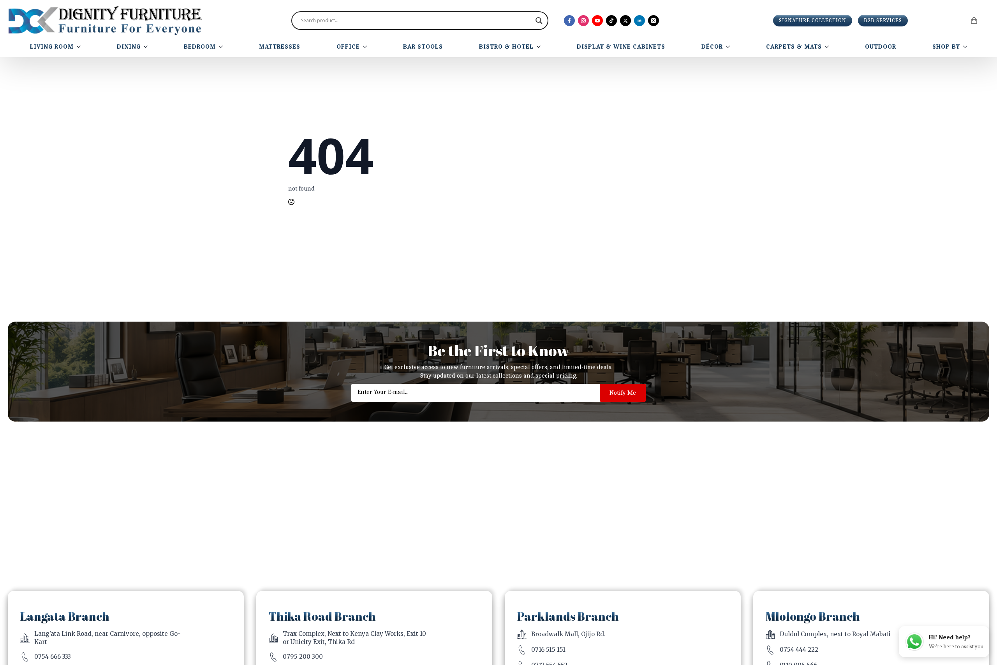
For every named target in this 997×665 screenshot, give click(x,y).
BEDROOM (200, 46)
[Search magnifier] (539, 20)
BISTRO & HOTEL (506, 46)
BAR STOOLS (423, 46)
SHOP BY (946, 46)
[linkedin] (639, 20)
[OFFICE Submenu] (366, 46)
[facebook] (569, 20)
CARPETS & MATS (794, 46)
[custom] (611, 20)
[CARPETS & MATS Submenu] (828, 46)
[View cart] (974, 20)
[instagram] (583, 20)
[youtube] (597, 20)
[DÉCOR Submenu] (729, 46)
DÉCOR (712, 46)
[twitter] (625, 20)
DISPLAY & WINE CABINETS (621, 46)
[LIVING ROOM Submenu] (80, 46)
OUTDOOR (880, 46)
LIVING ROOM (52, 46)
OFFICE (348, 46)
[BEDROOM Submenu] (222, 46)
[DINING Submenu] (147, 46)
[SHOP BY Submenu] (966, 46)
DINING (129, 46)
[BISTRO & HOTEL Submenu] (540, 46)
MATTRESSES (279, 46)
